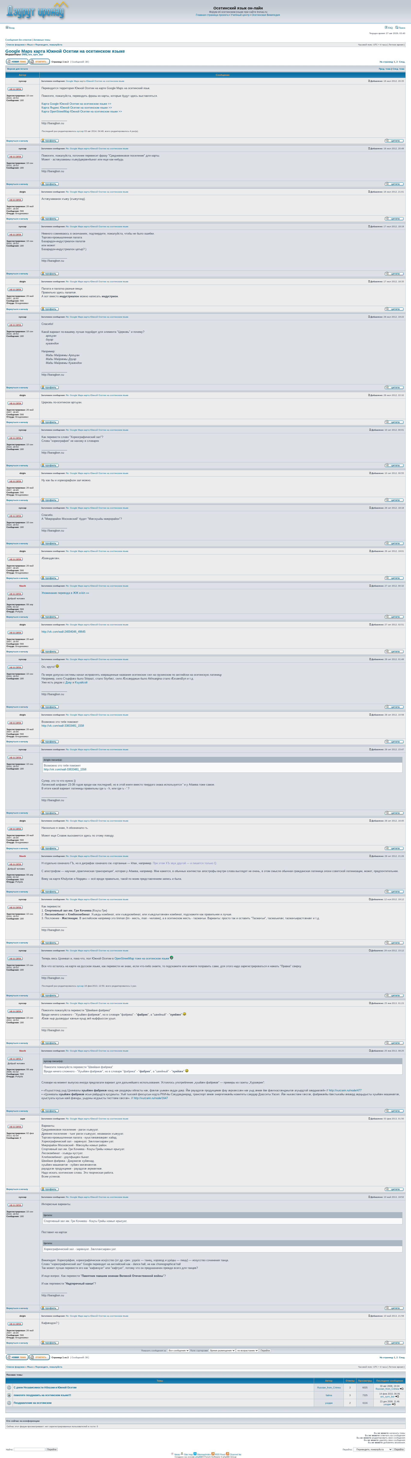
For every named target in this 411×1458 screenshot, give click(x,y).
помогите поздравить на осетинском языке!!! (42, 1395)
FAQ (390, 28)
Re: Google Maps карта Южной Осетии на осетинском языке (97, 148)
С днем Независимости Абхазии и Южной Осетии (45, 1387)
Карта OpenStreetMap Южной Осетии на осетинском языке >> (82, 111)
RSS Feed (219, 1454)
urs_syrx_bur (35, 54)
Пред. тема (385, 69)
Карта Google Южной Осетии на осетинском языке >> (76, 103)
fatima (329, 1395)
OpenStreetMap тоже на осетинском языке (142, 958)
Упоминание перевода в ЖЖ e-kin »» (65, 593)
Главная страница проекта (212, 14)
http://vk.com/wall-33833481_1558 (63, 725)
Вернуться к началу (17, 141)
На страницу (386, 62)
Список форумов (15, 44)
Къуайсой (81, 682)
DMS (24, 54)
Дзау (69, 682)
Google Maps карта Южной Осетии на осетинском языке (65, 51)
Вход (11, 28)
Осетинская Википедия (266, 14)
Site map (188, 1454)
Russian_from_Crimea (329, 1387)
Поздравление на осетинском (33, 1402)
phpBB (198, 1457)
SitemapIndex (204, 1454)
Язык (30, 44)
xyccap (80, 131)
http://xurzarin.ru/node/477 (345, 1090)
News (177, 1454)
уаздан (329, 1403)
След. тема (398, 69)
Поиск (401, 28)
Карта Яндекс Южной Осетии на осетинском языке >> (77, 107)
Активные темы (41, 40)
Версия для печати (17, 69)
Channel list (235, 1454)
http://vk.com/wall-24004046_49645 (63, 631)
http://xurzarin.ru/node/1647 (151, 1098)
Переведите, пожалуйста (48, 44)
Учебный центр (240, 14)
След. (402, 62)
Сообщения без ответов (18, 40)
